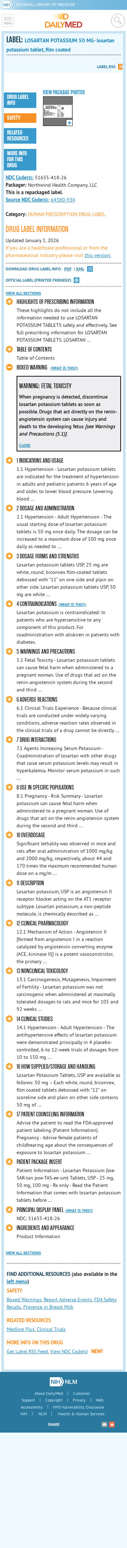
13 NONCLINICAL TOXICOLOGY (42, 971)
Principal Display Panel (40, 1210)
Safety (13, 117)
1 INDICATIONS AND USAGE (40, 460)
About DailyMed (49, 1393)
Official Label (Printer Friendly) (38, 280)
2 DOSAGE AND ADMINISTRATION (45, 508)
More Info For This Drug (17, 159)
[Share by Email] (104, 1424)
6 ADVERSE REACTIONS (37, 699)
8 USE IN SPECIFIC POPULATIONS (45, 787)
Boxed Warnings (24, 1299)
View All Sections (23, 293)
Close (24, 445)
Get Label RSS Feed (27, 1351)
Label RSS (106, 67)
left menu (17, 1281)
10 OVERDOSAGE (31, 835)
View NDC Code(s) (69, 1351)
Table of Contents (34, 349)
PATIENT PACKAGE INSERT (39, 1162)
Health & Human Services (81, 1413)
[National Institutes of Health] (9, 4)
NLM (42, 1413)
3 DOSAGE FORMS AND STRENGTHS (48, 556)
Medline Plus (21, 1329)
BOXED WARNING (32, 367)
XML (80, 269)
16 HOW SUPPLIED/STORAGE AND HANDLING (56, 1066)
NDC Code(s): (20, 177)
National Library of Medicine (45, 4)
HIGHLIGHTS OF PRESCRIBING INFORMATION (55, 302)
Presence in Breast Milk (48, 1307)
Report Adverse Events (68, 1299)
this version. (98, 255)
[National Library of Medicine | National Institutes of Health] (63, 1381)
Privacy (79, 1400)
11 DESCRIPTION (30, 883)
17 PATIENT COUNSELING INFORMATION (50, 1114)
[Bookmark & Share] (112, 1424)
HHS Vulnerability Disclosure (78, 1407)
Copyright (53, 1400)
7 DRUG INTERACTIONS (36, 740)
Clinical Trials (51, 1329)
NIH (23, 1413)
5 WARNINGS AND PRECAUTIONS (46, 651)
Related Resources (18, 135)
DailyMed (63, 20)
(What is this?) (64, 368)
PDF (68, 269)
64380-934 (63, 200)
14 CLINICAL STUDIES (35, 1019)
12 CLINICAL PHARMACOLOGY (42, 923)
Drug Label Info (18, 100)
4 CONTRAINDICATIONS (37, 604)
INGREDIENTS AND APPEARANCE (45, 1228)
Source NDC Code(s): (27, 200)
